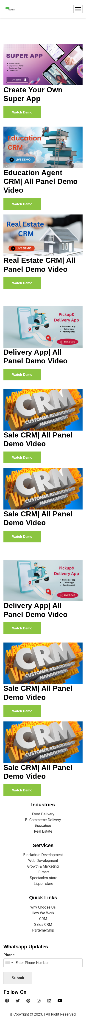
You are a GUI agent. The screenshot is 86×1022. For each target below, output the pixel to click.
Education (43, 825)
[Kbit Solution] (9, 9)
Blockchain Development (43, 855)
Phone (9, 955)
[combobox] (9, 963)
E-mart (43, 872)
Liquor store (43, 883)
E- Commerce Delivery (43, 820)
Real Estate (43, 831)
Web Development (43, 860)
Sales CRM (43, 924)
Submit (18, 978)
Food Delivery (43, 814)
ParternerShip (43, 930)
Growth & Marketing (43, 866)
